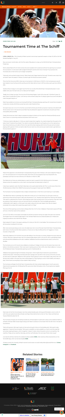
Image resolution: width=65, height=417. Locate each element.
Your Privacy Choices (36, 415)
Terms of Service (21, 406)
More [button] (34, 6)
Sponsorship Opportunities (32, 406)
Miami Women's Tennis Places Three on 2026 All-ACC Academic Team (17, 377)
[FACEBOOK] (57, 41)
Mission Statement (49, 405)
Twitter (59, 342)
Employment (28, 405)
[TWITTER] (56, 41)
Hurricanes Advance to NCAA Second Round (47, 374)
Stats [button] (28, 6)
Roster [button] (19, 6)
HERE (35, 336)
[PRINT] (61, 41)
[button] (63, 2)
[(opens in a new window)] (15, 388)
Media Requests (40, 405)
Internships (34, 405)
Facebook (13, 344)
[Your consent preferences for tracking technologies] (2, 415)
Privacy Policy (57, 405)
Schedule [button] (13, 6)
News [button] (24, 6)
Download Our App (43, 406)
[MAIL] (59, 41)
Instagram (5, 344)
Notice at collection (24, 415)
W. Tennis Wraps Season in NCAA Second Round (31, 375)
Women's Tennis (6, 6)
